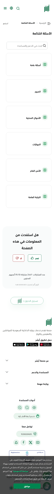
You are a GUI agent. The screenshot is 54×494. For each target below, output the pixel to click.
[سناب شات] (16, 442)
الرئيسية (42, 23)
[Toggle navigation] (5, 8)
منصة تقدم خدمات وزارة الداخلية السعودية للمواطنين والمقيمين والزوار (27, 332)
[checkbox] (34, 258)
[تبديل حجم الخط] (27, 407)
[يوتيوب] (38, 442)
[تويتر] (30, 442)
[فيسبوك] (23, 442)
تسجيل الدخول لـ (30, 300)
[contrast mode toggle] (34, 407)
